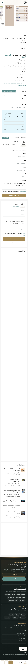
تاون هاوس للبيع (15, 617)
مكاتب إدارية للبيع (7, 617)
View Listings (5, 137)
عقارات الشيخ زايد (11, 597)
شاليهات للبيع (11, 614)
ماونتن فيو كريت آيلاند (14, 635)
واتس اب (13, 242)
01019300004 (14, 144)
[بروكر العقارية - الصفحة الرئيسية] (23, 649)
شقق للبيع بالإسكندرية (21, 594)
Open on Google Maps (10, 91)
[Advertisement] (14, 539)
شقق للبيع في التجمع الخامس (10, 594)
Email (24, 167)
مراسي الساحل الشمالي (14, 633)
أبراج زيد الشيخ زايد (14, 630)
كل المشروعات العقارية (14, 640)
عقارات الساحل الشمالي (13, 600)
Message (24, 180)
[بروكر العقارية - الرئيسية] (25, 2)
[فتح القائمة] (2, 2)
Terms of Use (23, 191)
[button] (14, 15)
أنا (25, 173)
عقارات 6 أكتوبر (22, 600)
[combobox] (14, 176)
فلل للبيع (17, 614)
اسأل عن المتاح (14, 578)
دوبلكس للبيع (22, 617)
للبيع (25, 35)
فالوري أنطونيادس (14, 638)
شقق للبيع (23, 614)
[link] (23, 470)
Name (24, 153)
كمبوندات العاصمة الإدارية (20, 597)
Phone (24, 160)
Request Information (14, 195)
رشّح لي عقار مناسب (14, 574)
